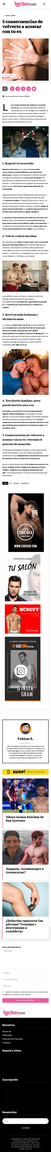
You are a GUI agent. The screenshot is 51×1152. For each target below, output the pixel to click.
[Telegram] (34, 88)
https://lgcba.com (26, 743)
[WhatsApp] (23, 88)
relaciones (25, 483)
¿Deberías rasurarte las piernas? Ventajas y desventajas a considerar (24, 926)
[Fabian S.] (25, 728)
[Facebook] (12, 88)
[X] (17, 88)
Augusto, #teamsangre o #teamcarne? (25, 870)
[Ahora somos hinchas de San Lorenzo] (25, 795)
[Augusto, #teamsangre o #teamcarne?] (25, 847)
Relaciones (9, 75)
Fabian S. (25, 739)
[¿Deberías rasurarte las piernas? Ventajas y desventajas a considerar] (25, 899)
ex (10, 483)
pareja (16, 483)
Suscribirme (25, 1128)
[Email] (28, 88)
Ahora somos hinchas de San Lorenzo (25, 818)
